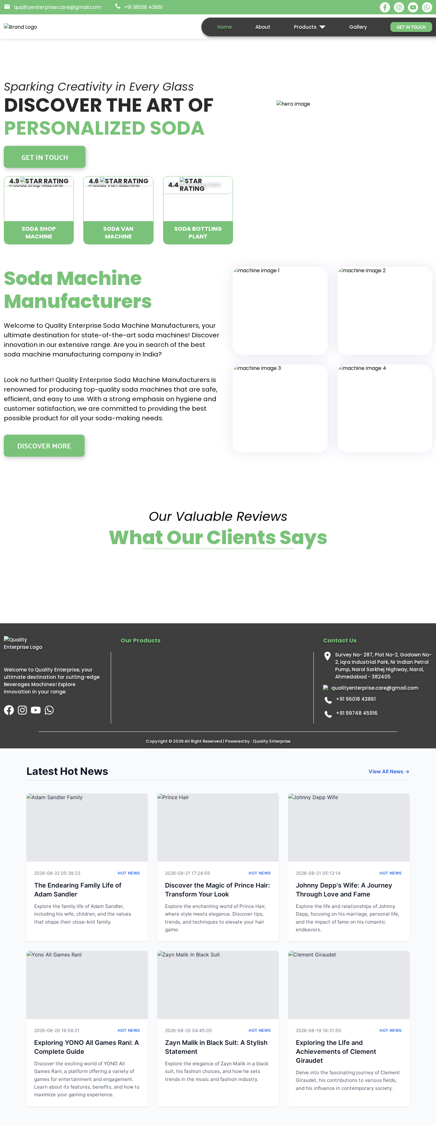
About (262, 27)
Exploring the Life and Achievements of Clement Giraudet (336, 1051)
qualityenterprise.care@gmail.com (374, 688)
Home (224, 27)
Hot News (129, 873)
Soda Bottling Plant (198, 232)
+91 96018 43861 (356, 699)
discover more (44, 445)
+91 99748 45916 (357, 713)
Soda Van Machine (118, 232)
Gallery (358, 27)
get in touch (411, 27)
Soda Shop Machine (39, 232)
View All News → (389, 771)
